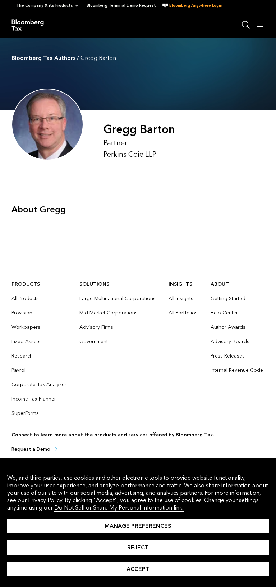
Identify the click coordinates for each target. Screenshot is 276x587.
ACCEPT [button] (138, 569)
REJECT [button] (138, 547)
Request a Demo (31, 449)
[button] (49, 6)
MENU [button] (260, 24)
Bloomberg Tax (32, 24)
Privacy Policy (45, 500)
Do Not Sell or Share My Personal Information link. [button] (119, 507)
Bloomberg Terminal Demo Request (121, 6)
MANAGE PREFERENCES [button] (138, 526)
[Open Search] (246, 24)
